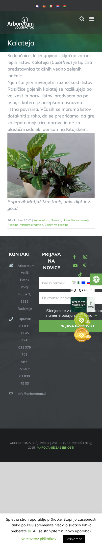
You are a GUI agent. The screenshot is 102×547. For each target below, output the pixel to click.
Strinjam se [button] (74, 539)
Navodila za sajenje (76, 220)
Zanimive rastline (57, 225)
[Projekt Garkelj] (83, 283)
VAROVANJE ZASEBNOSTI (55, 447)
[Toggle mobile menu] (92, 18)
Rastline (13, 225)
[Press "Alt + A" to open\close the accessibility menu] (96, 279)
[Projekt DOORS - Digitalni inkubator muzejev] (83, 291)
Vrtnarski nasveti (31, 225)
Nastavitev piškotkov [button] (38, 538)
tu (29, 531)
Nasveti (56, 220)
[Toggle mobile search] (81, 18)
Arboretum (41, 220)
